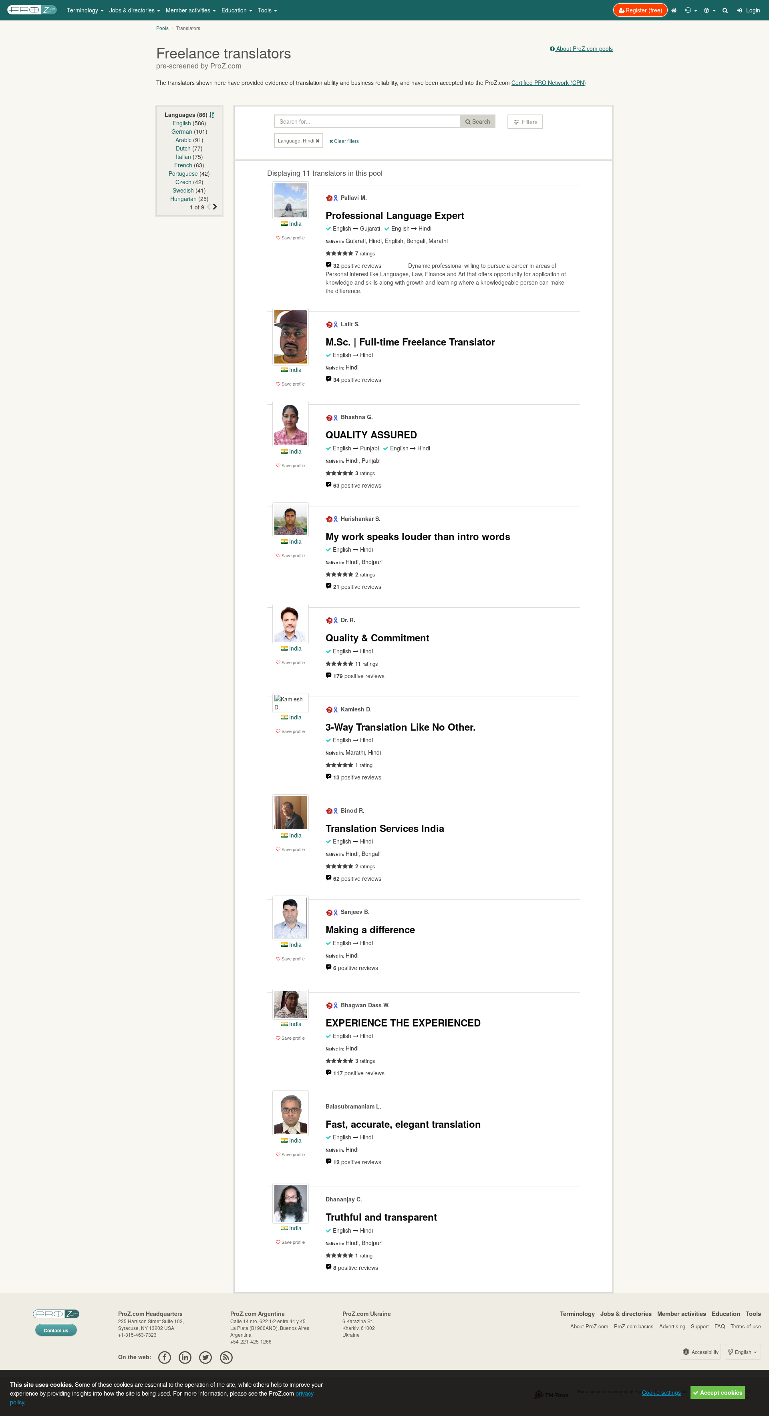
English (182, 123)
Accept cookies (721, 1392)
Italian (183, 157)
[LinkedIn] (184, 1357)
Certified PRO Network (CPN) (548, 82)
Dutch (183, 148)
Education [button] (234, 10)
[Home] (675, 10)
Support (700, 1326)
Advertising (672, 1326)
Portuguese (183, 173)
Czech (183, 182)
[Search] (726, 10)
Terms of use (746, 1326)
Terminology (577, 1313)
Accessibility (704, 1351)
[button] (691, 10)
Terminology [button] (83, 10)
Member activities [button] (189, 10)
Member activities (681, 1313)
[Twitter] (205, 1357)
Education (726, 1313)
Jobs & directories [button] (132, 10)
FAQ (720, 1326)
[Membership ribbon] (330, 197)
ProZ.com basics (634, 1326)
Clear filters (346, 140)
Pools (162, 27)
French (183, 165)
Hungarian (183, 199)
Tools (753, 1313)
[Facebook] (164, 1357)
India (295, 223)
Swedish (183, 190)
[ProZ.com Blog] (226, 1357)
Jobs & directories (626, 1313)
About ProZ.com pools (584, 48)
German (181, 131)
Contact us (56, 1330)
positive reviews (357, 265)
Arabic (183, 140)
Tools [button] (265, 10)
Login (752, 10)
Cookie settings (661, 1392)
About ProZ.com (589, 1326)
